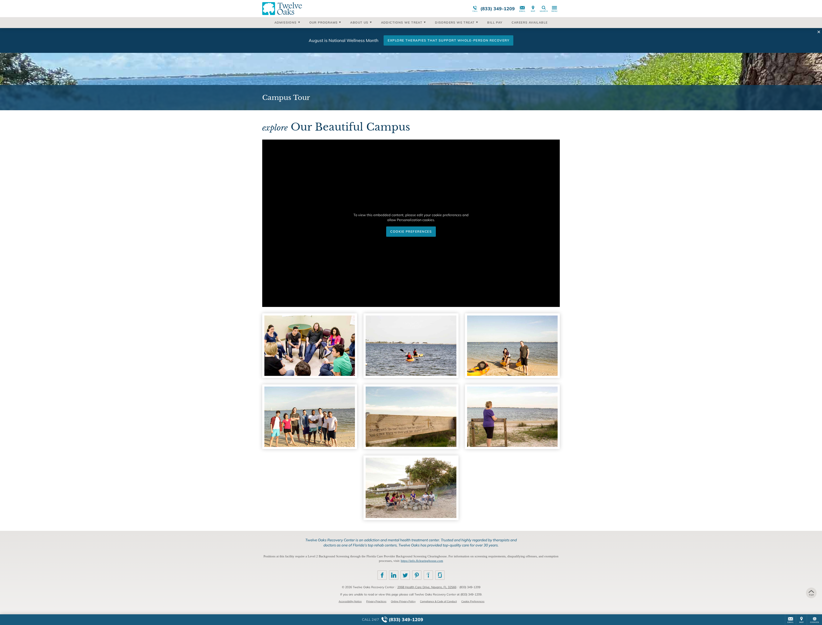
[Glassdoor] (440, 575)
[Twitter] (405, 575)
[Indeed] (428, 575)
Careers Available (530, 22)
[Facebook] (382, 575)
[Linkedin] (393, 575)
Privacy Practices (376, 601)
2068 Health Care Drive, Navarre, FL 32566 (426, 587)
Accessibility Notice (350, 601)
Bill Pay (494, 22)
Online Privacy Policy (403, 601)
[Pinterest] (416, 575)
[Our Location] (533, 8)
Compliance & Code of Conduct (438, 601)
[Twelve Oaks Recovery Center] (326, 8)
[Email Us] (522, 8)
